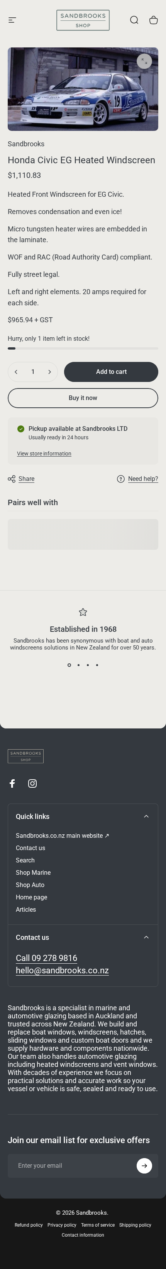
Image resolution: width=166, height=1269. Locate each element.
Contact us (30, 848)
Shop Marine (33, 872)
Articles (26, 909)
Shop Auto (30, 885)
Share (26, 478)
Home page (31, 897)
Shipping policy (135, 1225)
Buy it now (83, 398)
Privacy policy (61, 1225)
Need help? (143, 478)
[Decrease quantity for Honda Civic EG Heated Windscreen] (16, 372)
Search (25, 860)
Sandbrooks (26, 144)
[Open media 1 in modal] (144, 61)
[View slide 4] (97, 665)
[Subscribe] (144, 1166)
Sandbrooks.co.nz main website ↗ (62, 835)
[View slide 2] (78, 665)
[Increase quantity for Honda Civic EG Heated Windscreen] (49, 372)
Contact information (83, 1235)
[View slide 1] (69, 665)
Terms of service (98, 1225)
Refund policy (29, 1225)
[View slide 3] (87, 665)
